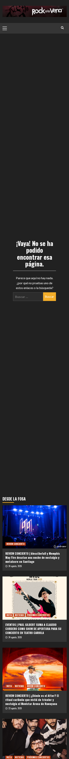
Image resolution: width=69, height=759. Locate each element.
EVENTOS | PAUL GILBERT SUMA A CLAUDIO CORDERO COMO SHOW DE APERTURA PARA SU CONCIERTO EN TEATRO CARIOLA (33, 628)
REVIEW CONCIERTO (16, 543)
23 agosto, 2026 (15, 708)
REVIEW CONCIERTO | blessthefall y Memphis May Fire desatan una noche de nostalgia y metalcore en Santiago (32, 557)
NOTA (9, 615)
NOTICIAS (19, 615)
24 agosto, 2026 (15, 566)
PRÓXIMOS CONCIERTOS (38, 615)
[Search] (62, 27)
